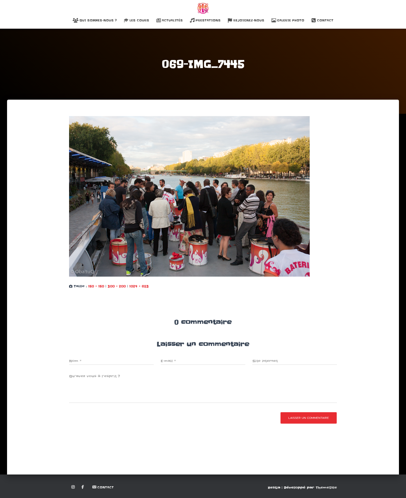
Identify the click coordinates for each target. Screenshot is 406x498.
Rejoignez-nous (248, 20)
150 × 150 (96, 286)
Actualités (172, 20)
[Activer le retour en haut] (397, 488)
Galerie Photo (290, 20)
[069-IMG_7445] (189, 196)
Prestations (208, 20)
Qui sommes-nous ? (98, 20)
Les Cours (139, 20)
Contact (325, 20)
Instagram (73, 487)
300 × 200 (117, 286)
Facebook (83, 487)
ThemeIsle (326, 487)
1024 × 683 (139, 286)
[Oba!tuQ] (203, 8)
